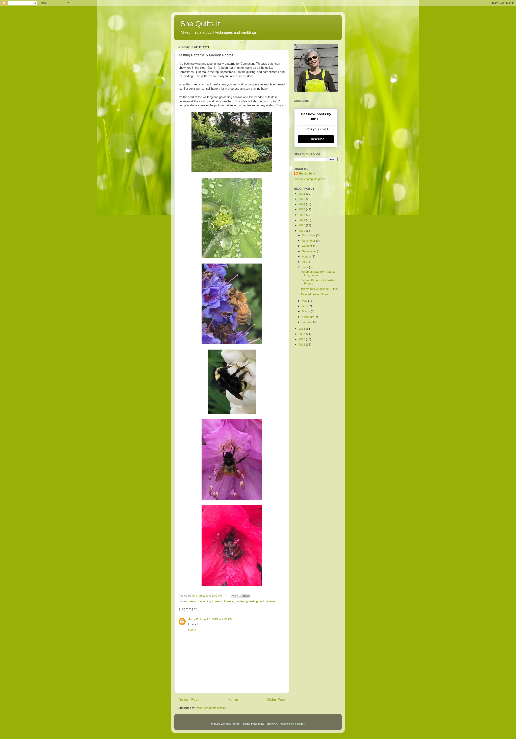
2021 (302, 220)
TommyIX (271, 723)
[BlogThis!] (237, 596)
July (305, 261)
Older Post (276, 699)
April (305, 306)
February (308, 316)
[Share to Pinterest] (248, 596)
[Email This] (233, 596)
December (309, 235)
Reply (192, 629)
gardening (241, 601)
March (306, 311)
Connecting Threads (210, 601)
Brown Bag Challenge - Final (319, 288)
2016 (302, 339)
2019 (302, 230)
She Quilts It (200, 24)
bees (192, 601)
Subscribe (316, 139)
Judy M (193, 619)
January (307, 322)
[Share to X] (241, 596)
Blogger (299, 723)
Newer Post (188, 699)
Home (233, 699)
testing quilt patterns (262, 601)
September (309, 251)
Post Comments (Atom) (211, 707)
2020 (302, 225)
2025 (302, 198)
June (305, 267)
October (307, 245)
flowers (228, 601)
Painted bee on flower (315, 294)
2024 (302, 204)
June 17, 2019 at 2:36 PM (216, 619)
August (307, 256)
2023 (302, 209)
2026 (302, 193)
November (309, 240)
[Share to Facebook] (244, 596)
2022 (302, 214)
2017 (302, 333)
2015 (302, 344)
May (305, 300)
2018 (302, 328)
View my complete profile (310, 179)
